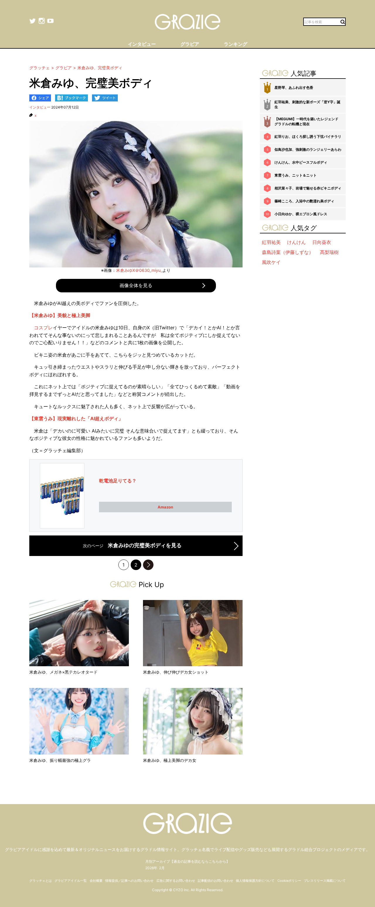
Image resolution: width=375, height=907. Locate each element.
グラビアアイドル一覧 (70, 881)
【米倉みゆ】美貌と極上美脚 (59, 315)
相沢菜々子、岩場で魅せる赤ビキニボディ (308, 188)
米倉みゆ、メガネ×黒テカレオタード (63, 671)
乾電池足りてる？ (118, 481)
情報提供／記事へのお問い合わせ (129, 881)
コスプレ (43, 327)
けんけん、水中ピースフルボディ (301, 162)
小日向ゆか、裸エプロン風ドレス (301, 214)
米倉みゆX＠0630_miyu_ (139, 270)
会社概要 (96, 881)
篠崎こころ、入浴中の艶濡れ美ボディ (304, 201)
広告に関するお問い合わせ (175, 881)
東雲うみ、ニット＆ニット (296, 175)
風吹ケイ (271, 262)
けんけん (296, 242)
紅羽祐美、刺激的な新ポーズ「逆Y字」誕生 (307, 104)
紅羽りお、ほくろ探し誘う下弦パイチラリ (308, 136)
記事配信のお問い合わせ (215, 881)
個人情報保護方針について (255, 881)
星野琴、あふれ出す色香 (294, 87)
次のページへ (148, 565)
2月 (162, 868)
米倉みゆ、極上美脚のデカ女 (169, 760)
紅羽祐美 (271, 242)
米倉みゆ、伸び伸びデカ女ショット (176, 671)
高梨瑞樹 (329, 252)
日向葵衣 (321, 242)
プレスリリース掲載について (325, 881)
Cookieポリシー (289, 881)
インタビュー (39, 107)
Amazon (165, 507)
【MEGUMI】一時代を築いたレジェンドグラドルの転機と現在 (306, 121)
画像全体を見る (136, 285)
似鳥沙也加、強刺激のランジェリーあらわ (308, 149)
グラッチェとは (40, 881)
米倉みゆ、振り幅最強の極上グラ (60, 760)
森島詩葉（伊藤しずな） (287, 252)
